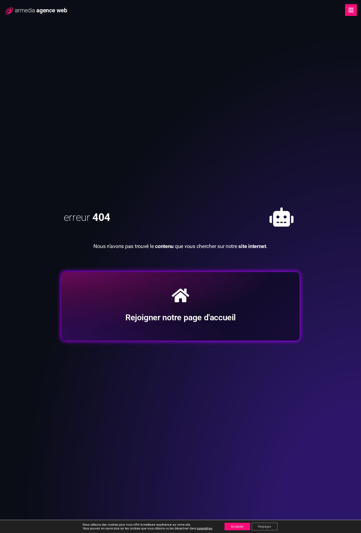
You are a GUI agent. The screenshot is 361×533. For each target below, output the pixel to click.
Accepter (237, 526)
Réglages (264, 526)
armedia (41, 10)
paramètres (204, 528)
